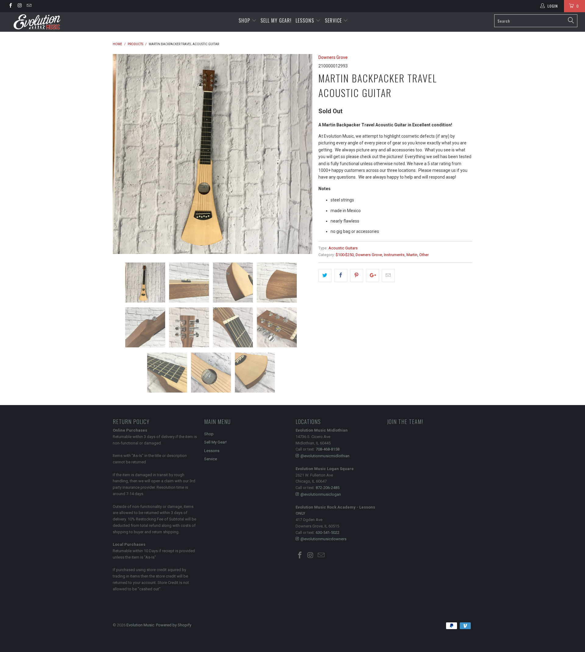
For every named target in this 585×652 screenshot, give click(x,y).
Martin (411, 254)
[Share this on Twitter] (325, 275)
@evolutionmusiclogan (320, 494)
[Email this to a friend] (388, 275)
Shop (244, 20)
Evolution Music (140, 625)
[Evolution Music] (50, 22)
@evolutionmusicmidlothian (324, 456)
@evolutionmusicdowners (323, 539)
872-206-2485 (327, 487)
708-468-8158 (327, 449)
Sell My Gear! (276, 20)
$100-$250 (345, 254)
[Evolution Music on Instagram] (19, 6)
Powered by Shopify (173, 625)
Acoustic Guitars (343, 248)
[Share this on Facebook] (340, 275)
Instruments (394, 254)
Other (424, 254)
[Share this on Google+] (372, 275)
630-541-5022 (327, 532)
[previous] (123, 154)
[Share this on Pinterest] (356, 275)
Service (334, 20)
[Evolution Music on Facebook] (10, 6)
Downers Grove (333, 57)
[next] (302, 154)
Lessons (306, 20)
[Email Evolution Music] (28, 6)
